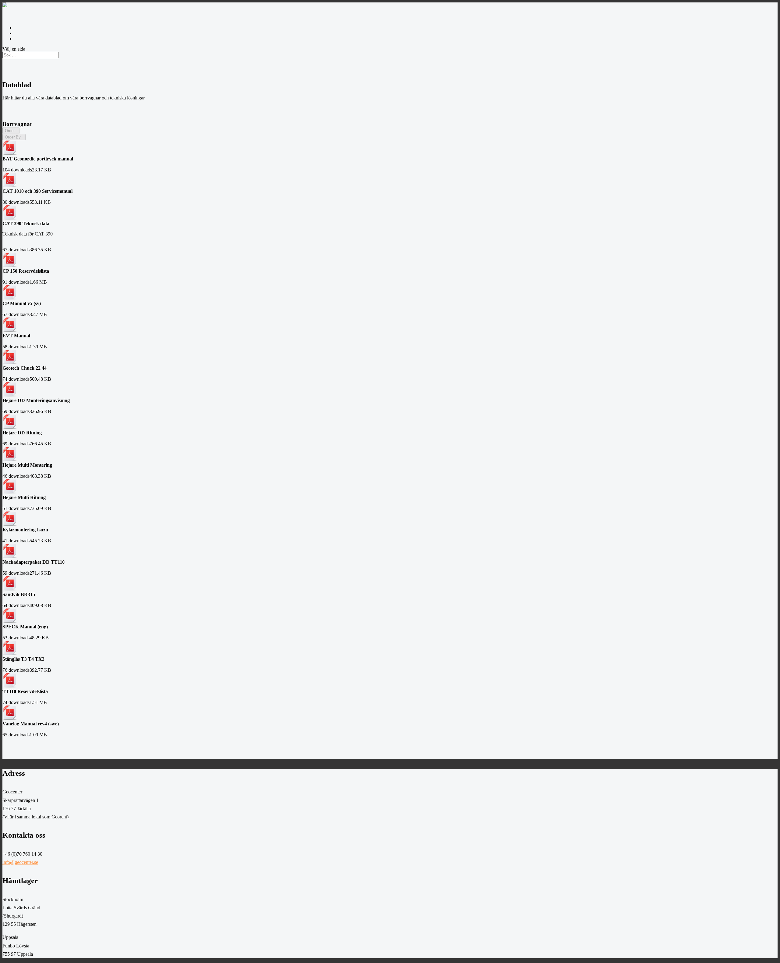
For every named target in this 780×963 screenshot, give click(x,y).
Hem (19, 38)
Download (13, 164)
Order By (14, 137)
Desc (32, 130)
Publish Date (46, 136)
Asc (23, 130)
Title (30, 136)
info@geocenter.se (32, 33)
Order (11, 130)
